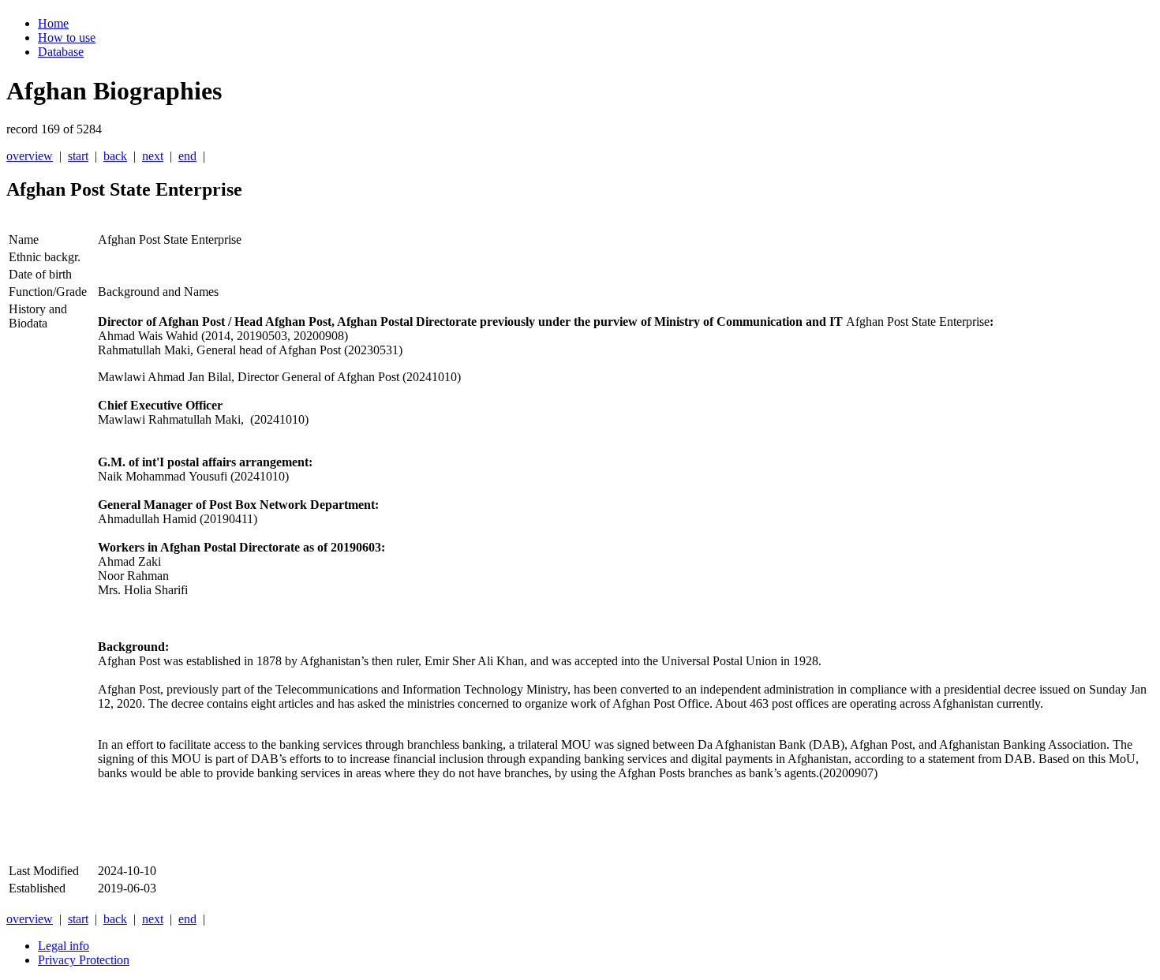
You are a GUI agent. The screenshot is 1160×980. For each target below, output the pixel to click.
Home (53, 23)
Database (61, 51)
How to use (66, 37)
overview (29, 156)
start (78, 156)
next (152, 156)
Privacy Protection (83, 960)
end (187, 156)
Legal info (63, 945)
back (115, 156)
